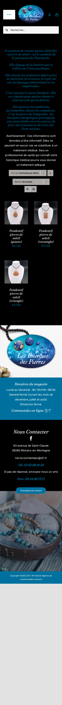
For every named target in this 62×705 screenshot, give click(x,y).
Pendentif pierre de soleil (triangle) (16, 295)
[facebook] (31, 438)
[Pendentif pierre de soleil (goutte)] (16, 203)
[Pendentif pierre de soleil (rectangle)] (45, 203)
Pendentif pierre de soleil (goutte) (16, 236)
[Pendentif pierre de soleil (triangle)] (16, 262)
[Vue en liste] (33, 189)
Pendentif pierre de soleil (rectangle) (46, 236)
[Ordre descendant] (50, 173)
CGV (28, 575)
